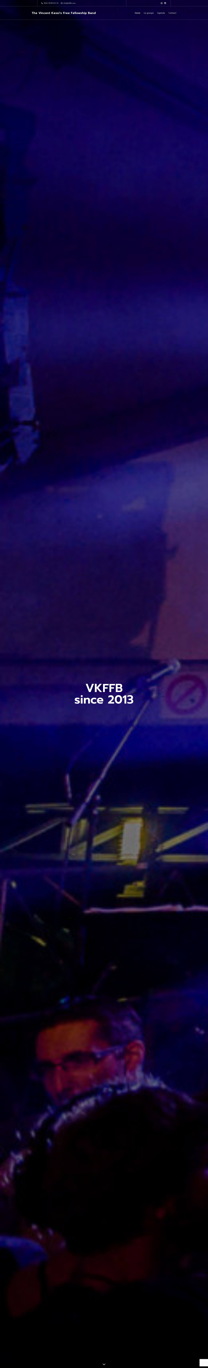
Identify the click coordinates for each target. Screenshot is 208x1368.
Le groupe (149, 13)
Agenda (161, 13)
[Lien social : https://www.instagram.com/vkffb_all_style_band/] (165, 3)
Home (137, 13)
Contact (172, 13)
